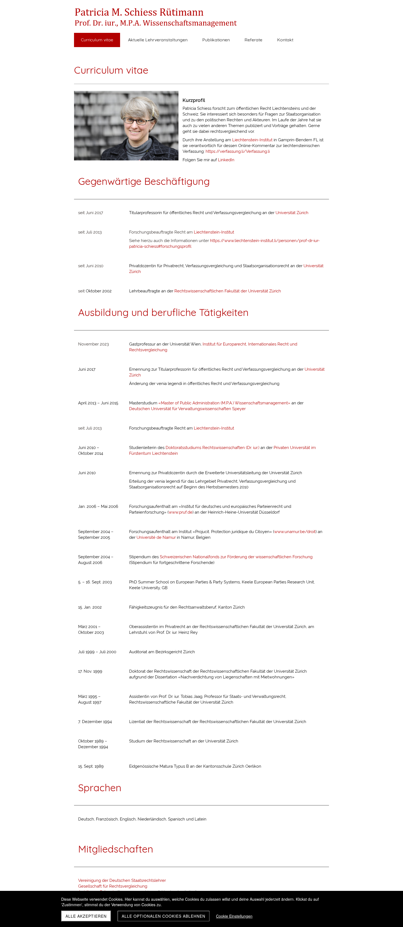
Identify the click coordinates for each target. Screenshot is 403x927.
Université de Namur (156, 537)
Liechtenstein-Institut (252, 139)
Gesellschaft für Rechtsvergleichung (112, 886)
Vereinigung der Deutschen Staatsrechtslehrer (122, 880)
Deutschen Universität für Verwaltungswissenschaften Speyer (187, 408)
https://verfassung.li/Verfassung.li (238, 151)
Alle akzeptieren (86, 916)
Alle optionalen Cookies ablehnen (163, 916)
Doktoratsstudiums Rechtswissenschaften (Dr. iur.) (212, 447)
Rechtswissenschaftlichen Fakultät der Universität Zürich (227, 291)
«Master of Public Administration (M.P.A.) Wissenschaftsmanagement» (224, 403)
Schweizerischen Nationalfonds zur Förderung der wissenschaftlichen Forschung (236, 556)
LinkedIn (226, 159)
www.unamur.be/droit (295, 531)
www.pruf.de (180, 512)
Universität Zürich (292, 212)
